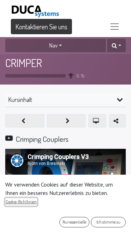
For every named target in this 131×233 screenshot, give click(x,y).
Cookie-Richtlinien (21, 201)
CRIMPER (23, 63)
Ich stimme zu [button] (108, 222)
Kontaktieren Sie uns (41, 26)
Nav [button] (53, 45)
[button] (116, 45)
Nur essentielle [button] (74, 222)
